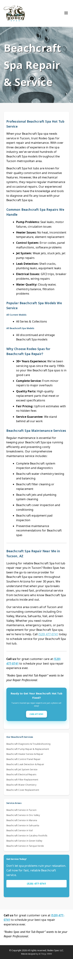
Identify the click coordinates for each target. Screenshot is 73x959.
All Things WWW (45, 954)
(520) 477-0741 (48, 634)
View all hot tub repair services (36, 890)
